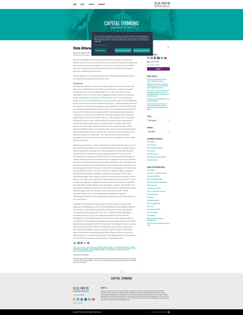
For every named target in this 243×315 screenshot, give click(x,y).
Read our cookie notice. (100, 45)
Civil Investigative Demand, (95, 247)
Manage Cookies (100, 50)
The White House (151, 151)
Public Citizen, (105, 250)
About (83, 4)
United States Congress (152, 154)
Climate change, (108, 247)
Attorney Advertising (79, 295)
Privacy (75, 303)
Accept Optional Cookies (141, 50)
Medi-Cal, (130, 248)
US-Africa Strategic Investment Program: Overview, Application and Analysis (157, 80)
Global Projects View (152, 185)
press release (89, 215)
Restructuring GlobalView (153, 200)
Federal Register (151, 142)
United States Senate (152, 160)
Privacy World (150, 197)
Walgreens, (125, 250)
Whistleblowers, (78, 251)
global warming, (94, 248)
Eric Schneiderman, (119, 247)
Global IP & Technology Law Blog (154, 179)
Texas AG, (119, 250)
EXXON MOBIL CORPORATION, (81, 248)
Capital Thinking (151, 170)
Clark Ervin (77, 53)
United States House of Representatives (156, 157)
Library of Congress (152, 145)
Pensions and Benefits (152, 194)
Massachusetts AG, (113, 248)
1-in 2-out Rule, (81, 247)
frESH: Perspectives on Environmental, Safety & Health (158, 224)
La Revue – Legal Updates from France (156, 191)
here (99, 71)
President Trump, (95, 250)
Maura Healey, (123, 248)
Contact (91, 4)
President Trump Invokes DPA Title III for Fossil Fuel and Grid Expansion (158, 100)
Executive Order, (130, 247)
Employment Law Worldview (153, 176)
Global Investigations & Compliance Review (157, 182)
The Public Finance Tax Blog (153, 209)
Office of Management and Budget (155, 148)
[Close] (150, 34)
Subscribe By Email (153, 62)
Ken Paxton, (103, 248)
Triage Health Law (151, 215)
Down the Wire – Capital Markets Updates (157, 173)
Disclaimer (80, 303)
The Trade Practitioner (152, 212)
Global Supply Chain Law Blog (154, 188)
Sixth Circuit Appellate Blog (153, 203)
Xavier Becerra (88, 251)
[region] (122, 44)
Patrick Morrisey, (83, 250)
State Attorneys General (83, 55)
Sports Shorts (150, 206)
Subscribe (101, 4)
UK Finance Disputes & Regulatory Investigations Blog (155, 219)
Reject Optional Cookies (123, 50)
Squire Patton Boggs (162, 4)
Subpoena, (113, 250)
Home (74, 4)
